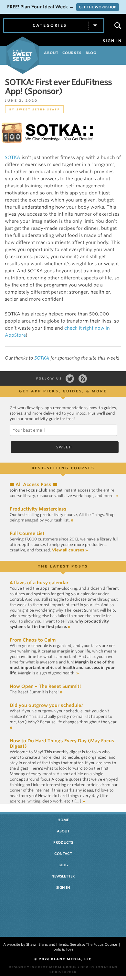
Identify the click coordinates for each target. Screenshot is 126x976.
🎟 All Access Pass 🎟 (33, 484)
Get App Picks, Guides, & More (63, 391)
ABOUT (51, 53)
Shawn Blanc (37, 944)
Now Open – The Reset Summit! (45, 686)
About (63, 831)
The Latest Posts (63, 566)
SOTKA (12, 157)
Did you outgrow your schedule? (46, 705)
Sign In (112, 41)
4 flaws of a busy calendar (39, 582)
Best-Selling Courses (63, 468)
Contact (63, 853)
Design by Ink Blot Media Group (43, 967)
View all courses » (70, 550)
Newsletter (63, 876)
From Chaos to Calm (33, 640)
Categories (50, 25)
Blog (63, 865)
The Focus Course (101, 944)
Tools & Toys (63, 949)
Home (63, 820)
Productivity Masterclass (38, 508)
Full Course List (27, 533)
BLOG (91, 53)
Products (63, 842)
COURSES (72, 53)
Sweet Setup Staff (38, 109)
